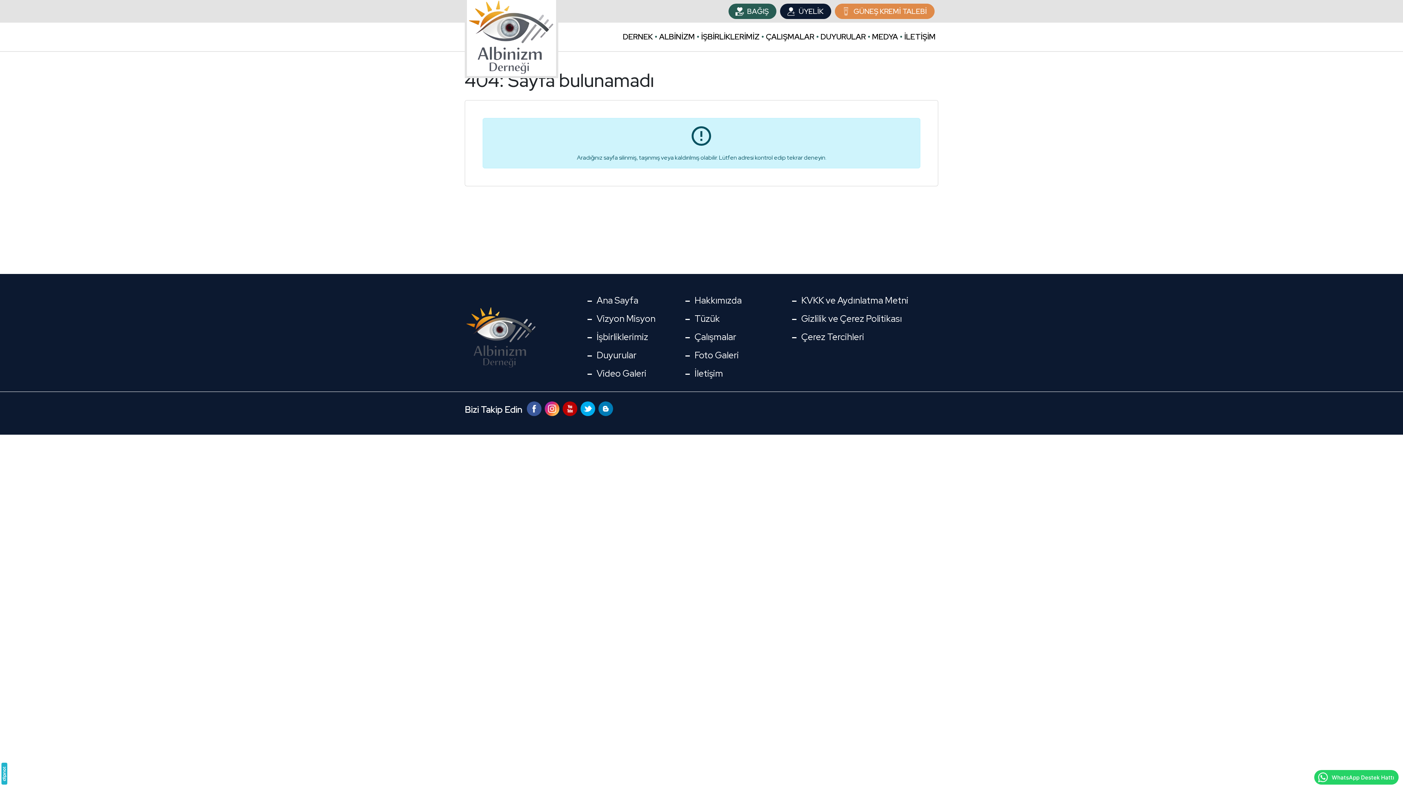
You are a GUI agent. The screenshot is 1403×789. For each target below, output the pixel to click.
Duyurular (843, 37)
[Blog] (606, 408)
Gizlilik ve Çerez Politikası (851, 319)
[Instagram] (553, 408)
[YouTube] (571, 408)
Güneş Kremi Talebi (890, 11)
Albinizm (677, 37)
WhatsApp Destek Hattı (1363, 777)
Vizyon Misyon (626, 319)
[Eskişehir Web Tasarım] (4, 774)
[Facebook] (535, 408)
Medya (885, 37)
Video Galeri (621, 373)
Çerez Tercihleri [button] (832, 337)
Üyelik (811, 11)
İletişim (920, 37)
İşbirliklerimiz (730, 37)
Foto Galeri (717, 355)
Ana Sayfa (617, 300)
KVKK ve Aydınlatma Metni (854, 300)
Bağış (758, 11)
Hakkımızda (718, 300)
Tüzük (707, 319)
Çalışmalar (790, 37)
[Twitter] (589, 408)
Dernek (638, 37)
